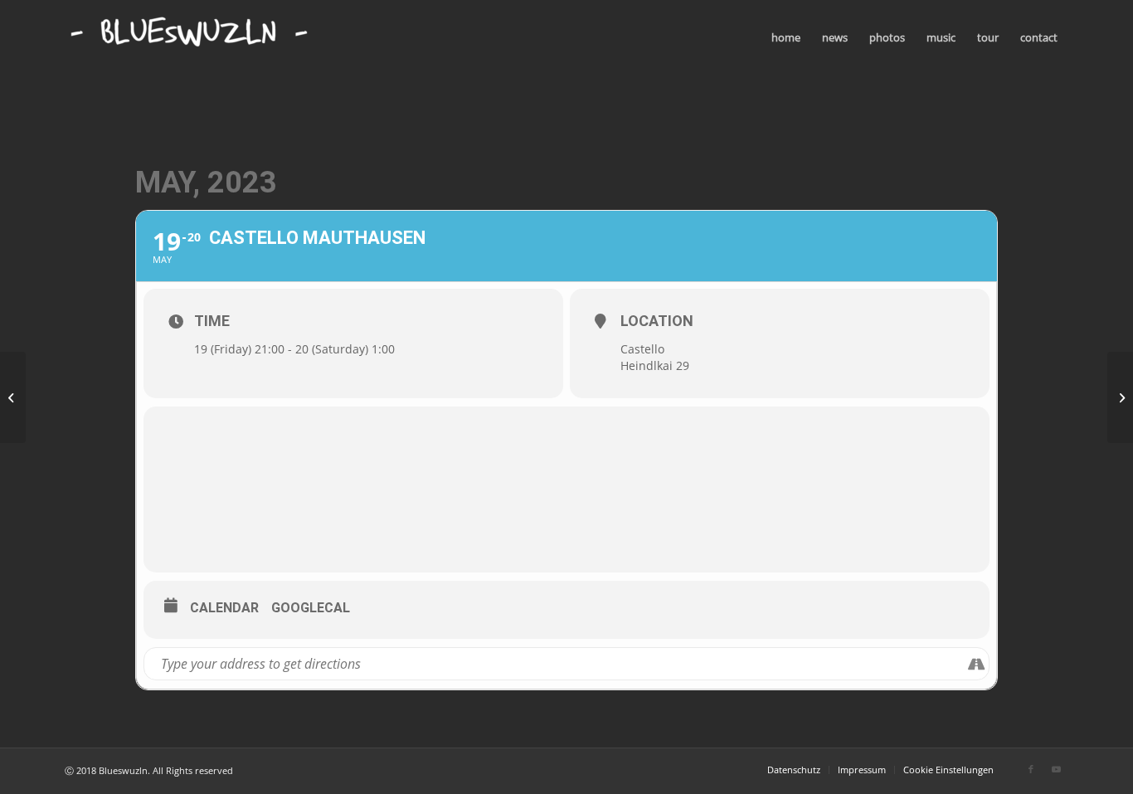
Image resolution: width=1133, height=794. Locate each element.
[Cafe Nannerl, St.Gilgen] (13, 397)
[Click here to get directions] (976, 664)
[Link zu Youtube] (1055, 769)
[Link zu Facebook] (1031, 769)
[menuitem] (786, 37)
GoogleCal (310, 608)
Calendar (224, 608)
